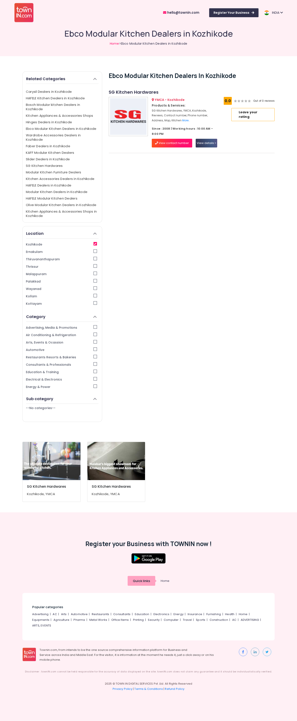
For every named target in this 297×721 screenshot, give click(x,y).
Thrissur (32, 266)
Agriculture (61, 620)
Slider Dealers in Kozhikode (48, 159)
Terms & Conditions (148, 689)
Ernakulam (34, 252)
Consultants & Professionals (48, 364)
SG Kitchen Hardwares (44, 165)
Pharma (79, 620)
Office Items (120, 620)
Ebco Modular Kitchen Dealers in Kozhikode (61, 128)
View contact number (173, 143)
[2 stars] (249, 100)
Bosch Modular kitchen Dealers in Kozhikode (53, 106)
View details (206, 143)
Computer (171, 620)
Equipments (40, 620)
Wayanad (33, 289)
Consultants (121, 614)
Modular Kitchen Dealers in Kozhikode (56, 192)
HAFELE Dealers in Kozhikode (48, 185)
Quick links (141, 581)
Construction (219, 620)
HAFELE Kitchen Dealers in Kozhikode (55, 98)
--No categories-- (40, 408)
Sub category (39, 398)
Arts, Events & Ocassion (44, 342)
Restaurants (100, 614)
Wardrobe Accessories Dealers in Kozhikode (53, 137)
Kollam (31, 296)
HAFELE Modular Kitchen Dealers (51, 198)
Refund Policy (174, 689)
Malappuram (36, 274)
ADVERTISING (250, 620)
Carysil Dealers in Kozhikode (49, 91)
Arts (64, 614)
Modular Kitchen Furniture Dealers (53, 172)
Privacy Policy (122, 689)
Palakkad (33, 281)
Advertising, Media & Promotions (51, 327)
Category (35, 316)
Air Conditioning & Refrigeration (51, 335)
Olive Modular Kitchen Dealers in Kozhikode (61, 205)
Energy (179, 614)
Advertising (40, 614)
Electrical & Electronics (44, 379)
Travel (187, 620)
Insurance (195, 614)
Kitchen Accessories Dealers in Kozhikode (60, 178)
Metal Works (98, 620)
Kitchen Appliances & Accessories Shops (59, 115)
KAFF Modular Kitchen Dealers (50, 152)
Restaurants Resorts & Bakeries (51, 357)
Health (229, 614)
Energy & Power (38, 387)
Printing (138, 620)
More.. (186, 120)
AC (55, 614)
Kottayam (34, 303)
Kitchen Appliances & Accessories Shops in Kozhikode (61, 213)
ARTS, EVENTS (41, 625)
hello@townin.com (182, 12)
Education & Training (42, 372)
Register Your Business (231, 12)
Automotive (35, 350)
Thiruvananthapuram (43, 259)
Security (154, 620)
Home (114, 43)
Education (142, 614)
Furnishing (213, 614)
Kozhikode (34, 244)
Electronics (161, 614)
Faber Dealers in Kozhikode (48, 146)
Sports (200, 620)
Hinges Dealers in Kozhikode (49, 122)
